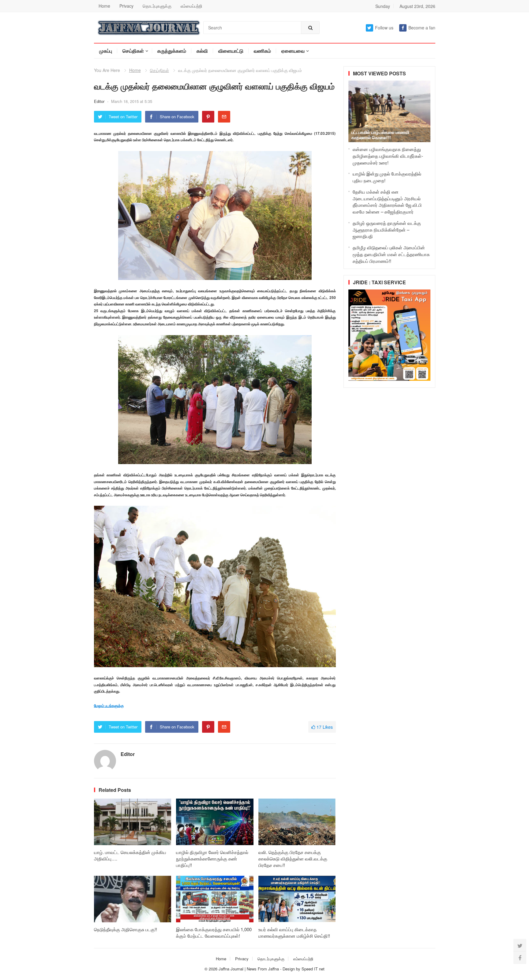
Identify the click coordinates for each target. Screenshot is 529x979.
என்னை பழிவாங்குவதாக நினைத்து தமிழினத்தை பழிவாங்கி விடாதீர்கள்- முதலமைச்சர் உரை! (388, 156)
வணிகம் (262, 50)
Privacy (126, 6)
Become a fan (421, 28)
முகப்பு (105, 50)
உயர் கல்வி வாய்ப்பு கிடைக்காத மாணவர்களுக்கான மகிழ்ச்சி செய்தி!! (294, 932)
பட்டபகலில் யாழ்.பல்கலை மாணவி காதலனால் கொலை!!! (380, 134)
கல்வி (202, 50)
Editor (100, 101)
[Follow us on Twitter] (520, 945)
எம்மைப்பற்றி (191, 6)
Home (104, 6)
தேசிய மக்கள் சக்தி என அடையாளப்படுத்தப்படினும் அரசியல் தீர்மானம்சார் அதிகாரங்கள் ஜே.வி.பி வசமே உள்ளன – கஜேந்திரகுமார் (387, 201)
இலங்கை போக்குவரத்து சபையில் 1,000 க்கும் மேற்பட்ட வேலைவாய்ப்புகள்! (214, 932)
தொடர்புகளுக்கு (157, 6)
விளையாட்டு (230, 50)
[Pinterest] (208, 117)
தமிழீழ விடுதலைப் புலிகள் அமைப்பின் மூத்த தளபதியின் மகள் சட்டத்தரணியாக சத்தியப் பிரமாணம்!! (391, 254)
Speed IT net (313, 969)
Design (289, 969)
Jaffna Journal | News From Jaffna (249, 969)
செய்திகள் (133, 50)
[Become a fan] (520, 957)
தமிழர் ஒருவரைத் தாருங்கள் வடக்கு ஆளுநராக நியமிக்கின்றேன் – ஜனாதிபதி (387, 230)
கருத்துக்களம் (171, 50)
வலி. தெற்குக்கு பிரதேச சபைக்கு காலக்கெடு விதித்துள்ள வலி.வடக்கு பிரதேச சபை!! (292, 858)
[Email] (224, 117)
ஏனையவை (293, 50)
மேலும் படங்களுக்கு (109, 705)
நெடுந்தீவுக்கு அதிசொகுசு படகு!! (125, 929)
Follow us (384, 28)
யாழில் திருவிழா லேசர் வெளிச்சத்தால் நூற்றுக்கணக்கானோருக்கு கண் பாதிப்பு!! (212, 858)
